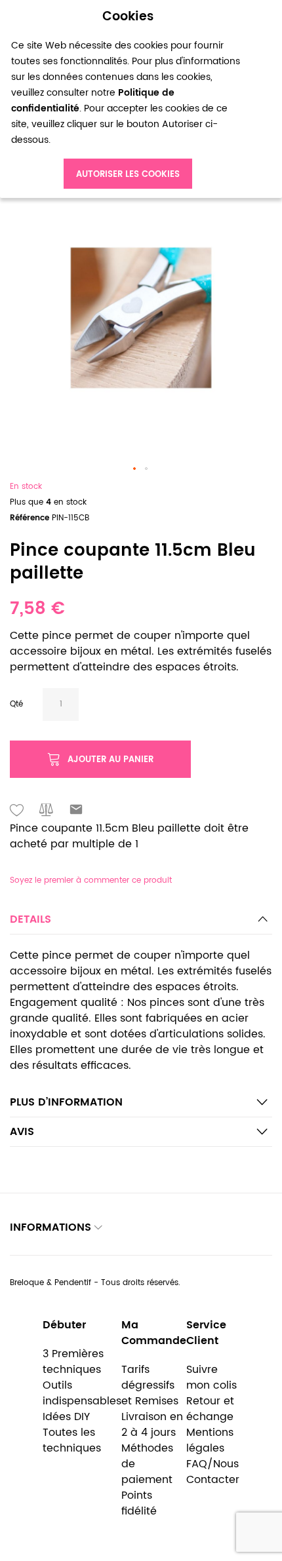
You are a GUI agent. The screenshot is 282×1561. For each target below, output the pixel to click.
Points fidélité (139, 1503)
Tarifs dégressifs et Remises (149, 1385)
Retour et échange (210, 1409)
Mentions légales (209, 1440)
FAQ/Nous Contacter (212, 1471)
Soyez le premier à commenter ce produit (91, 880)
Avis (22, 1131)
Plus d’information (66, 1102)
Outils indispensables (82, 1393)
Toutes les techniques (72, 1440)
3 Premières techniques (73, 1361)
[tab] (141, 923)
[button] (135, 469)
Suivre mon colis (211, 1377)
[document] (128, 99)
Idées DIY (66, 1416)
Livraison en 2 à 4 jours (152, 1424)
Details (30, 919)
